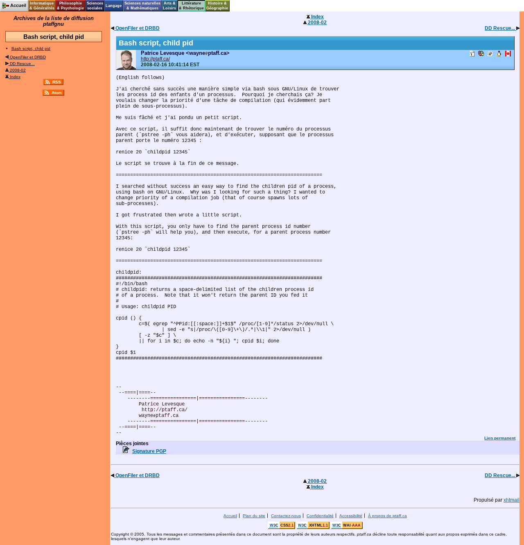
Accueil (230, 515)
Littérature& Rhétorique (191, 5)
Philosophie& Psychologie (70, 5)
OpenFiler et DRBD (27, 57)
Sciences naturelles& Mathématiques (142, 5)
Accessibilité (350, 515)
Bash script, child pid (30, 48)
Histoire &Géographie (217, 5)
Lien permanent (499, 438)
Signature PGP (149, 451)
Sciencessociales (95, 5)
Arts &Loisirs (169, 5)
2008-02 (17, 70)
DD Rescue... (22, 63)
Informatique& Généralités (41, 5)
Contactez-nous (286, 515)
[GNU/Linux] (499, 54)
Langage (114, 6)
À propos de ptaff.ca (387, 515)
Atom (57, 92)
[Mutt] (490, 54)
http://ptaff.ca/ (155, 59)
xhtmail (511, 500)
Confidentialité (320, 515)
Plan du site (254, 515)
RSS (56, 82)
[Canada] (508, 54)
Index (14, 76)
